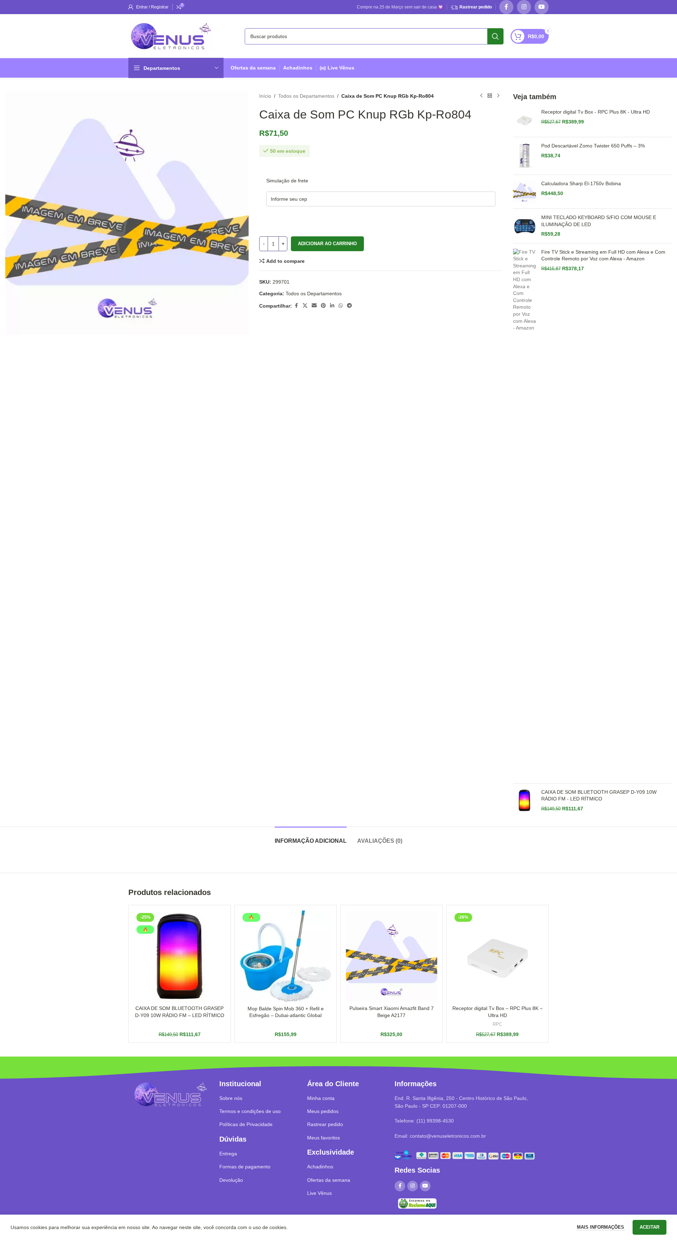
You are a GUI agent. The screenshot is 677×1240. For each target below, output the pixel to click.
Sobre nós (230, 1098)
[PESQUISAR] (495, 36)
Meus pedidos (322, 1111)
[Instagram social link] (524, 7)
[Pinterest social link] (323, 305)
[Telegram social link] (349, 305)
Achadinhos (297, 68)
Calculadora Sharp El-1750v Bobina (581, 183)
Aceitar (649, 1227)
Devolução (231, 1180)
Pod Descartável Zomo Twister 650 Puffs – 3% (593, 146)
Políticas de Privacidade (246, 1124)
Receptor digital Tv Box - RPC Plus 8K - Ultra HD (595, 112)
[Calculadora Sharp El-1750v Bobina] (524, 191)
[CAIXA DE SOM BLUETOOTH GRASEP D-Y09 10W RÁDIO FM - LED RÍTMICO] (524, 800)
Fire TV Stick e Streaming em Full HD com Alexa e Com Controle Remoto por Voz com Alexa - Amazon (603, 255)
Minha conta (321, 1098)
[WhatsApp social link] (340, 305)
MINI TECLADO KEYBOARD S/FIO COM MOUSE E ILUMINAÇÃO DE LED (598, 220)
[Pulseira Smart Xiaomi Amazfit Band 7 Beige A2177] (391, 956)
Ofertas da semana (253, 68)
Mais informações (601, 1227)
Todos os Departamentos (306, 96)
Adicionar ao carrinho (327, 243)
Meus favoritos (323, 1138)
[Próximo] (498, 96)
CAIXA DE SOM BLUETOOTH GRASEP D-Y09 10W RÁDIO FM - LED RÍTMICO (599, 795)
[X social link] (305, 305)
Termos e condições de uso (250, 1111)
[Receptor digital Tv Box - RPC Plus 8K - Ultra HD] (524, 120)
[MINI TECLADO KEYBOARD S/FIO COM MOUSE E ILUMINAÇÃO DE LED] (524, 226)
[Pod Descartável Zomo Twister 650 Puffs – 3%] (524, 156)
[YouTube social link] (542, 7)
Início (265, 96)
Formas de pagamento (244, 1166)
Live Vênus (341, 68)
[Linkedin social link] (332, 305)
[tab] (311, 837)
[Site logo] (170, 35)
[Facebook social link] (506, 7)
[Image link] (170, 1094)
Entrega (228, 1153)
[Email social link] (314, 305)
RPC (497, 1024)
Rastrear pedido (475, 7)
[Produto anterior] (481, 96)
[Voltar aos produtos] (490, 96)
